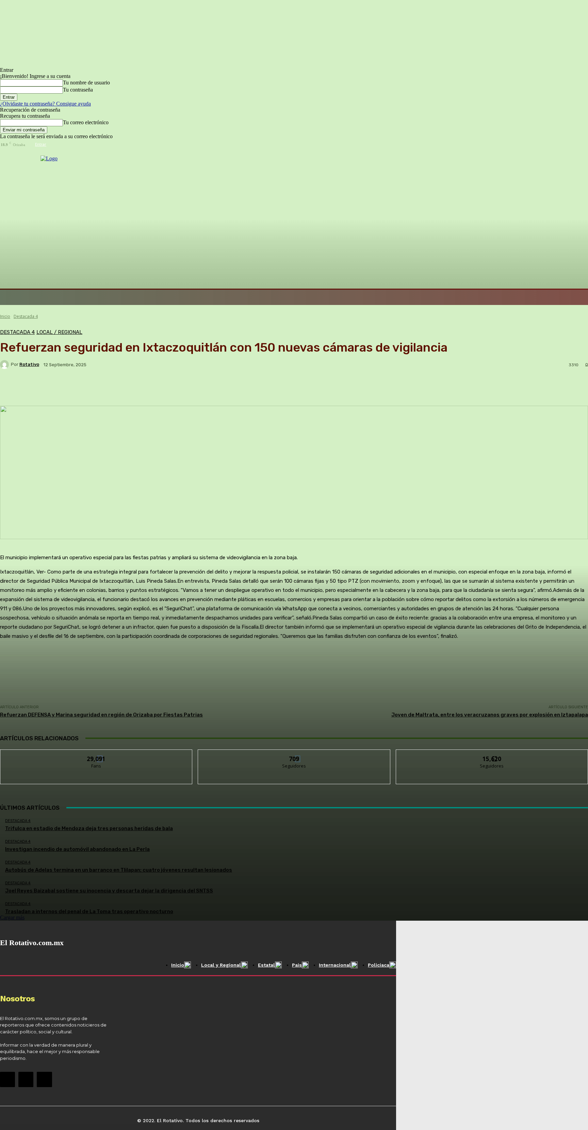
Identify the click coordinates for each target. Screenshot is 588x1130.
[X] (44, 1079)
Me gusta (96, 754)
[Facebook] (7, 1079)
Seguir (294, 754)
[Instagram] (25, 1079)
